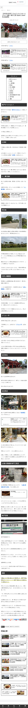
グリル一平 (11, 89)
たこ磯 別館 (11, 83)
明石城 (10, 85)
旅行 (3, 626)
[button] (25, 379)
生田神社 (11, 90)
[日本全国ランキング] (23, 619)
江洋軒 (10, 81)
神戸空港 (12, 96)
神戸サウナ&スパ (13, 79)
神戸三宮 (12, 626)
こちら (11, 45)
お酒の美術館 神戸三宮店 (14, 94)
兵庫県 (8, 626)
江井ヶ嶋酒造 (12, 87)
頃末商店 (11, 92)
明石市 (18, 626)
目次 (12, 76)
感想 (11, 98)
